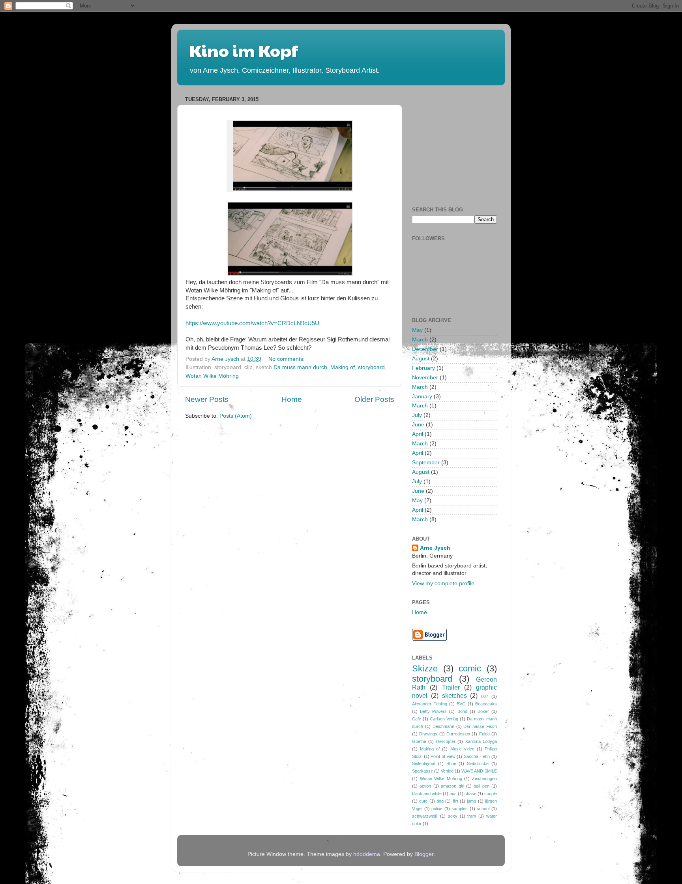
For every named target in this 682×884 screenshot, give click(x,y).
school (483, 808)
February (423, 368)
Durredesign (458, 733)
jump (471, 801)
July (417, 415)
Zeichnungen (484, 778)
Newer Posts (207, 399)
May (417, 330)
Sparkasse (422, 771)
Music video (462, 748)
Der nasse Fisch (480, 726)
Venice (447, 771)
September (426, 463)
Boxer (483, 711)
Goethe (419, 741)
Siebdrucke (478, 763)
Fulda (484, 733)
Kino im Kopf (243, 50)
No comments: (287, 359)
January (422, 397)
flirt (455, 801)
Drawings (428, 733)
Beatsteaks (486, 703)
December (425, 349)
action (425, 786)
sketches (454, 695)
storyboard (371, 367)
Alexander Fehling (429, 703)
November (425, 378)
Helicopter (445, 741)
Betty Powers (433, 711)
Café (416, 718)
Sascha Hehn (477, 756)
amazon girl (452, 786)
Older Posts (374, 399)
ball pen (481, 786)
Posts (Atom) (235, 416)
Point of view (443, 756)
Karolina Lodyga (481, 741)
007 (484, 696)
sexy (452, 816)
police (436, 808)
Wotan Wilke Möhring (212, 376)
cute (423, 801)
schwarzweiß (425, 816)
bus (453, 793)
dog (440, 801)
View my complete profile (443, 583)
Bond (462, 711)
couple (490, 793)
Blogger (423, 854)
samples (460, 808)
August (420, 359)
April (417, 434)
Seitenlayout (423, 763)
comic (470, 668)
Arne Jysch (435, 548)
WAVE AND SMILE (479, 771)
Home (291, 399)
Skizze (425, 668)
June (418, 425)
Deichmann (443, 726)
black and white (427, 793)
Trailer (451, 687)
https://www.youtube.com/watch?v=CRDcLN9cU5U (252, 323)
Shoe (451, 763)
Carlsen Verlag (444, 718)
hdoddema (366, 854)
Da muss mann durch (300, 367)
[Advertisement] (471, 143)
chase (470, 793)
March (420, 340)
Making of (342, 367)
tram (471, 816)
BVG (461, 703)
